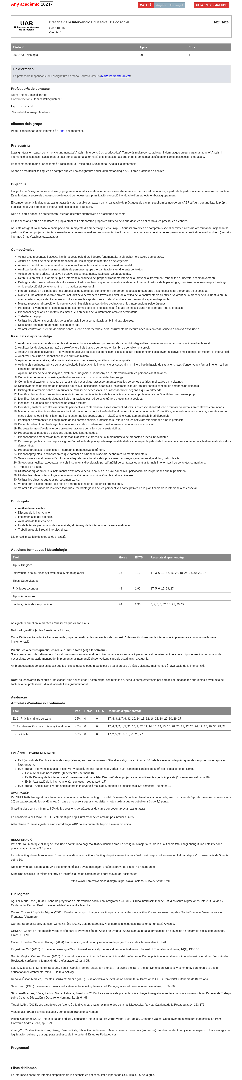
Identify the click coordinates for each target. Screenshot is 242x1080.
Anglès (161, 5)
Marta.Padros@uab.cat (115, 76)
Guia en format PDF (211, 5)
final (62, 130)
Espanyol (176, 5)
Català (146, 5)
